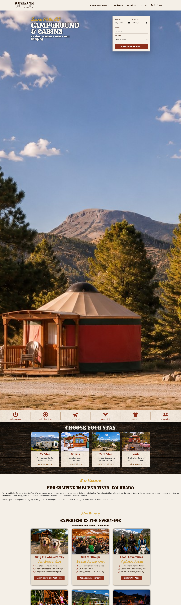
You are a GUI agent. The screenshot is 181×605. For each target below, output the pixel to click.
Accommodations (98, 5)
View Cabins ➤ (75, 464)
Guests (118, 27)
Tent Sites (105, 454)
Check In (119, 19)
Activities (118, 5)
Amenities (131, 5)
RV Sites (45, 454)
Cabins (75, 454)
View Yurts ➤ (136, 464)
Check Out (136, 19)
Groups (143, 5)
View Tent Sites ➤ (106, 464)
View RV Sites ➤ (45, 464)
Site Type (119, 35)
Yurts (136, 454)
